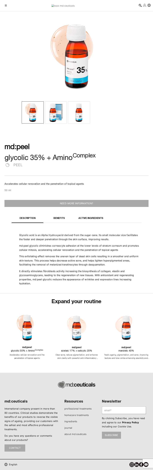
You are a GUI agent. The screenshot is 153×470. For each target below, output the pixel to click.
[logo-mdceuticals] (63, 5)
